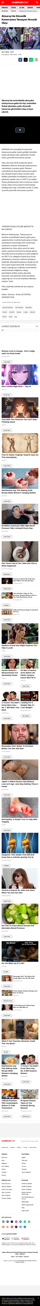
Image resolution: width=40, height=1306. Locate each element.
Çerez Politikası (26, 1189)
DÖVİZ (13, 8)
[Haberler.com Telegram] (20, 1227)
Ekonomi (32, 312)
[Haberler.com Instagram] (16, 1222)
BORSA (30, 8)
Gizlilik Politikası (27, 1186)
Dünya (4, 1175)
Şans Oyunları (6, 1192)
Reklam (12, 1147)
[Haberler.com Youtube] (12, 1227)
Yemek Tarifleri (6, 1198)
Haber (13, 1256)
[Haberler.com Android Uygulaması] (15, 1238)
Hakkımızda (5, 1147)
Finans (24, 1163)
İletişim (19, 1147)
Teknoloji (24, 1160)
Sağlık (23, 1157)
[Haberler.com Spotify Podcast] (29, 1222)
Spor (3, 1160)
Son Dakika (5, 1166)
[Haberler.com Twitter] (12, 1222)
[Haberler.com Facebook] (7, 1222)
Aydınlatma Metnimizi (15, 1303)
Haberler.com (6, 1180)
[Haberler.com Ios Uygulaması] (6, 1238)
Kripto (3, 1169)
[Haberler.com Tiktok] (16, 1227)
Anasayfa (5, 11)
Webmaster (25, 1202)
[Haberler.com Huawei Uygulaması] (25, 1238)
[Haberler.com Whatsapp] (24, 1222)
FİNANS (5, 8)
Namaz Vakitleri (6, 1186)
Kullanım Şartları (27, 1183)
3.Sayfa (4, 1172)
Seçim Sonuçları (7, 1189)
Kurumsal (25, 1180)
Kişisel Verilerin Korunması (26, 1193)
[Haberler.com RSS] (3, 1227)
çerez (3, 1300)
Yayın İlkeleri (33, 1147)
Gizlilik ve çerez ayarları (10, 1260)
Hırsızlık (4, 312)
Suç (16, 316)
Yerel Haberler (19, 307)
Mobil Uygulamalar (27, 1205)
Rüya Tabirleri (6, 1195)
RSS (23, 1208)
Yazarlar (24, 1169)
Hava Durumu (6, 1183)
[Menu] (3, 2)
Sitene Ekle (25, 1210)
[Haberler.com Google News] (3, 1222)
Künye (25, 1147)
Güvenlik (11, 312)
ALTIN (21, 8)
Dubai (10, 316)
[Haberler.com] (8, 1141)
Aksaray (19, 312)
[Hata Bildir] (21, 1260)
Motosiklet (29, 307)
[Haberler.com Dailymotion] (24, 1227)
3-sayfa (25, 312)
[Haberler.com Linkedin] (20, 1222)
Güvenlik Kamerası (7, 307)
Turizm (24, 1166)
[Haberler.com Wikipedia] (7, 1227)
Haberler (4, 1154)
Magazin (4, 1163)
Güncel (13, 11)
